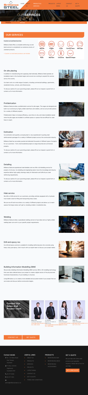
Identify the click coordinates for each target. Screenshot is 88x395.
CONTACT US (69, 5)
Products (8, 22)
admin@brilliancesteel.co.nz (13, 382)
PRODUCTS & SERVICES (37, 5)
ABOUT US (28, 5)
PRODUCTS (30, 361)
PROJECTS (52, 3)
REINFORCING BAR (53, 357)
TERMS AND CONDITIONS (34, 380)
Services (22, 22)
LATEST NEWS (58, 5)
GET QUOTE (30, 337)
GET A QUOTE (77, 5)
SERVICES (30, 364)
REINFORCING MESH (54, 361)
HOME (22, 3)
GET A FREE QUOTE (72, 370)
